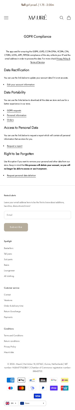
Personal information (16, 115)
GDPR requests (14, 110)
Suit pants (8, 259)
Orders (10, 119)
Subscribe (16, 227)
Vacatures (8, 300)
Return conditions (11, 341)
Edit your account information (21, 84)
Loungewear (9, 270)
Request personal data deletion (21, 175)
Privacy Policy (10, 346)
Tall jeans (8, 253)
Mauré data (9, 352)
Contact (7, 294)
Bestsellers (8, 248)
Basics (6, 264)
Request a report (14, 145)
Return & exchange (12, 311)
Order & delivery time (13, 305)
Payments (8, 317)
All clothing (9, 276)
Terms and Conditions (13, 335)
